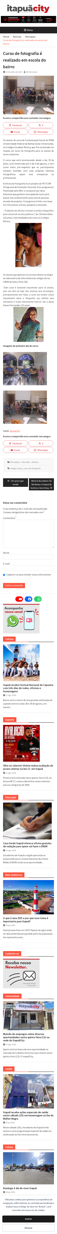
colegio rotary (16, 468)
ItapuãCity (15, 430)
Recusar (28, 1227)
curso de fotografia (31, 468)
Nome (6, 552)
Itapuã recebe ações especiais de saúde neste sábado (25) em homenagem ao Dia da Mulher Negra (28, 1115)
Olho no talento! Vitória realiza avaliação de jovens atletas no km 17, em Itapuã (28, 767)
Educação (25, 462)
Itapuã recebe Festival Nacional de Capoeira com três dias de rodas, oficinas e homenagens (28, 688)
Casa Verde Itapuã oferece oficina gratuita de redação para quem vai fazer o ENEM (27, 845)
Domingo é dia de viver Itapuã (20, 1188)
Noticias (35, 462)
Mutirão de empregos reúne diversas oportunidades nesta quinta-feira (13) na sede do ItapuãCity (26, 1037)
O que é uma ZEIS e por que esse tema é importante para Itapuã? (25, 920)
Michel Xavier (32, 72)
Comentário (9, 518)
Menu (30, 30)
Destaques (15, 462)
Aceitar (28, 1218)
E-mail (6, 563)
